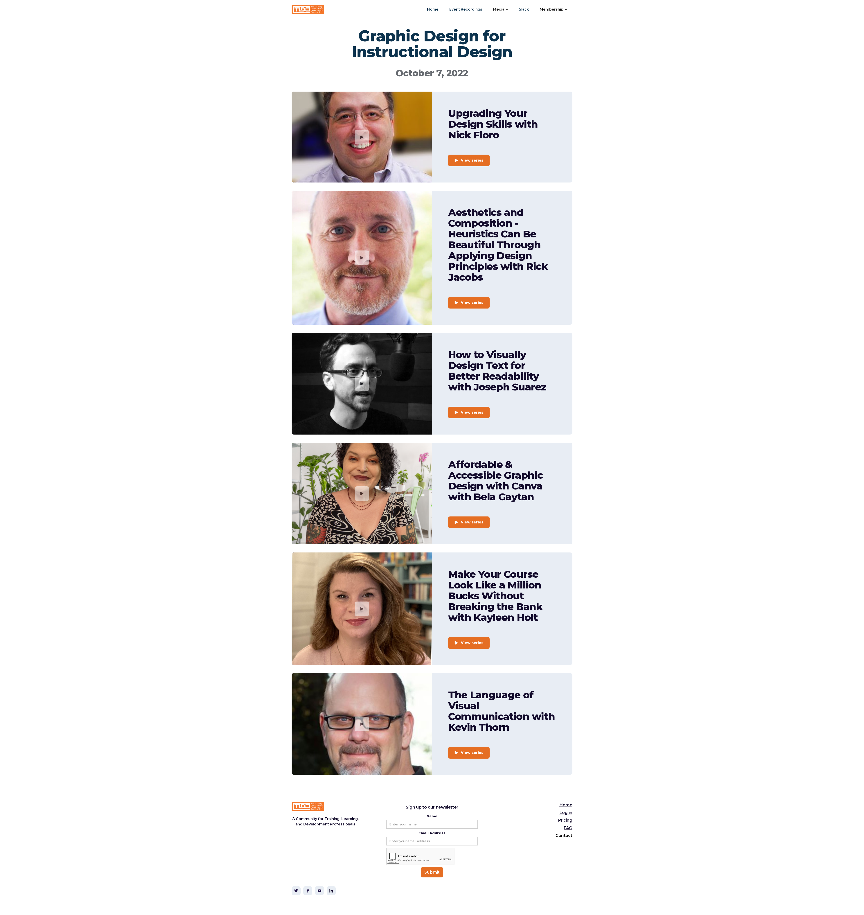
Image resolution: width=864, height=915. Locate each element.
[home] (308, 9)
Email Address (431, 833)
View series (472, 160)
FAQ (568, 827)
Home (433, 9)
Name (432, 816)
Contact (564, 835)
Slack (524, 9)
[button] (500, 9)
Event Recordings (465, 9)
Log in (565, 812)
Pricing (565, 820)
